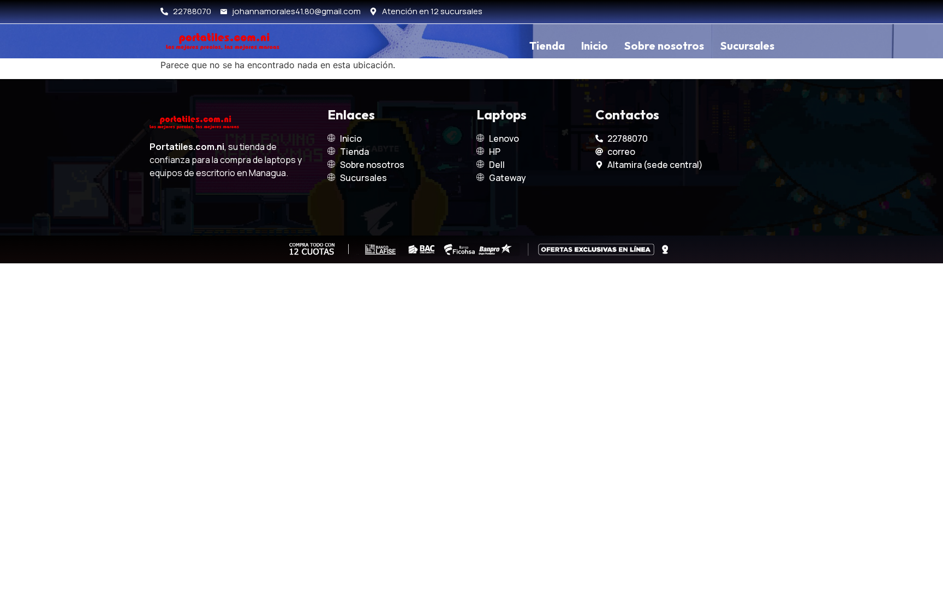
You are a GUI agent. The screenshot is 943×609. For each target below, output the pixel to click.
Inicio (594, 45)
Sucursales (747, 45)
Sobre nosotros (664, 45)
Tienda (547, 45)
